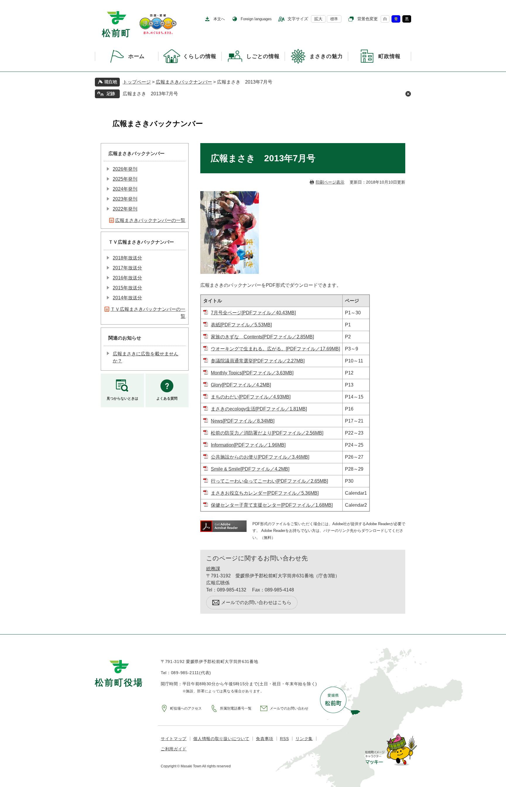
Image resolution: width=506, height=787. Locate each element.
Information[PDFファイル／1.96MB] (248, 444)
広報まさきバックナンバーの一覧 (150, 220)
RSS (284, 738)
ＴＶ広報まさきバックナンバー (141, 242)
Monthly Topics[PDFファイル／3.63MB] (252, 372)
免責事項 (264, 738)
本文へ (219, 19)
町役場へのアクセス (186, 708)
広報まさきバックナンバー (184, 81)
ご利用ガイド (174, 749)
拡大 (318, 18)
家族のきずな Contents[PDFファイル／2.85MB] (262, 336)
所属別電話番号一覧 (236, 708)
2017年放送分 (127, 267)
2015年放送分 (127, 287)
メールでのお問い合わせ (289, 708)
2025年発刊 (125, 179)
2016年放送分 (127, 277)
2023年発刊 (125, 198)
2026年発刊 (125, 169)
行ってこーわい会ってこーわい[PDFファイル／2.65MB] (269, 481)
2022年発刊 (125, 208)
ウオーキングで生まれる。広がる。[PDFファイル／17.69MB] (275, 348)
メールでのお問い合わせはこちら (256, 602)
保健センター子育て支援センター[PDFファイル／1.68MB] (272, 505)
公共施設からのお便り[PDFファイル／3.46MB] (260, 456)
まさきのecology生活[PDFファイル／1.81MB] (259, 408)
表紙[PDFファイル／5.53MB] (241, 324)
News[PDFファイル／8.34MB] (242, 420)
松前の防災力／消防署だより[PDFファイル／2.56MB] (267, 432)
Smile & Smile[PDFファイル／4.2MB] (250, 469)
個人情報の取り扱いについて (221, 738)
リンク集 (304, 738)
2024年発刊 (125, 188)
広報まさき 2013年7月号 (150, 93)
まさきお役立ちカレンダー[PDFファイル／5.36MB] (265, 493)
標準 (334, 19)
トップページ (137, 81)
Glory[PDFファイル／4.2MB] (241, 384)
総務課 (213, 568)
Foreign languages (256, 19)
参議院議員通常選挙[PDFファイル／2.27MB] (258, 360)
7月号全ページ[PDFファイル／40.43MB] (253, 312)
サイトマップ (174, 738)
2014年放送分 (127, 297)
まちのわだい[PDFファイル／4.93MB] (250, 396)
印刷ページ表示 (330, 182)
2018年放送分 (127, 257)
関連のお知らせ (124, 337)
